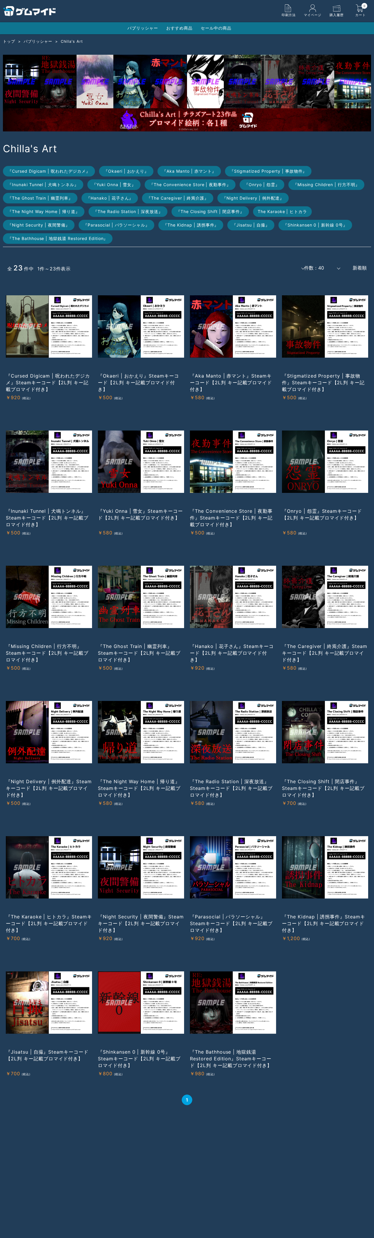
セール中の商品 (216, 27)
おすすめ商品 (179, 27)
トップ (9, 41)
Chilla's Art (72, 41)
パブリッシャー (142, 27)
